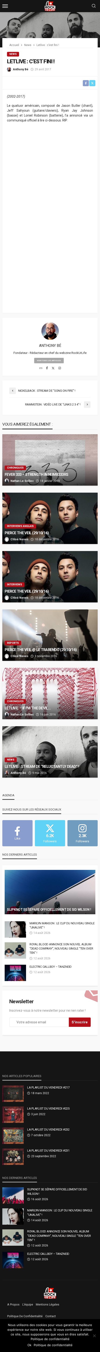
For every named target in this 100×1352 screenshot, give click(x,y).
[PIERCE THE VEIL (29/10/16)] (50, 518)
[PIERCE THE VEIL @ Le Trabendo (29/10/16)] (50, 635)
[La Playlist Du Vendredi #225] (13, 1115)
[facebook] (47, 368)
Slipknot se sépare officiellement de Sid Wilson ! (49, 909)
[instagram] (60, 368)
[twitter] (53, 368)
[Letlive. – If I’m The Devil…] (50, 693)
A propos (13, 1304)
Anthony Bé (20, 69)
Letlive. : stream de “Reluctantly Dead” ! (42, 766)
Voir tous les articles (49, 360)
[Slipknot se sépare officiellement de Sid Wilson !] (50, 892)
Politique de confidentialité (25, 1316)
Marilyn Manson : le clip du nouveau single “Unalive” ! (62, 925)
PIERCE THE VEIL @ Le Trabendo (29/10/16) (41, 650)
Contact (50, 1316)
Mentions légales (47, 1304)
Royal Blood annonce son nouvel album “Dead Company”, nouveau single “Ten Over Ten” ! (61, 948)
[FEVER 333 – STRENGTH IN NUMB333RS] (50, 460)
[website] (40, 368)
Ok (29, 1345)
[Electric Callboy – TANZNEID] (15, 973)
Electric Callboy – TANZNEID (51, 966)
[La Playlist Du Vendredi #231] (13, 1157)
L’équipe (27, 1304)
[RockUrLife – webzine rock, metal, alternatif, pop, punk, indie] (50, 1293)
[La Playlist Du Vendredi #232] (13, 1136)
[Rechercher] (94, 6)
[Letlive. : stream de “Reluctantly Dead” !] (50, 752)
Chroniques (15, 467)
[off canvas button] (5, 6)
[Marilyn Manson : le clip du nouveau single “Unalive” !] (15, 929)
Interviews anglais (20, 526)
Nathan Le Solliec (22, 481)
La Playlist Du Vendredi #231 (48, 1150)
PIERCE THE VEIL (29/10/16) (27, 533)
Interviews (14, 584)
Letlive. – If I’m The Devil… (28, 708)
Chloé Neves (19, 539)
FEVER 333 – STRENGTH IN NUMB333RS (36, 474)
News (13, 54)
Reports (13, 642)
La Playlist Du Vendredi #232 (48, 1129)
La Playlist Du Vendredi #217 (48, 1087)
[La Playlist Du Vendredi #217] (13, 1093)
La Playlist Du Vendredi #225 (48, 1108)
